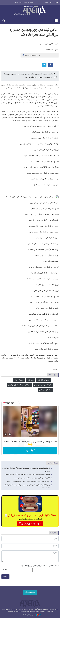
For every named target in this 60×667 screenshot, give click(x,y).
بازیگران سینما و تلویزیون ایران (19, 384)
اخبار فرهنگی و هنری (52, 44)
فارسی (56, 2)
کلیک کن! (30, 450)
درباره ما (25, 2)
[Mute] (10, 434)
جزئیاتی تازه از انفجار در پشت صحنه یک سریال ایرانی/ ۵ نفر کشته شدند (27, 474)
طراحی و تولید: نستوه (29, 615)
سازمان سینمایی (45, 389)
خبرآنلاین (30, 11)
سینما (40, 44)
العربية (51, 2)
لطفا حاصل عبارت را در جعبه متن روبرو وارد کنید (40, 565)
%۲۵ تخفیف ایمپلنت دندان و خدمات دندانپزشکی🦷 (30, 515)
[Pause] (5, 434)
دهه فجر (30, 380)
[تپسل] (3, 403)
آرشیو (16, 2)
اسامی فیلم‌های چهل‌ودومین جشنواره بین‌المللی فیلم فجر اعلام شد (34, 32)
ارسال (5, 576)
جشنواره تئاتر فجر (43, 380)
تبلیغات (20, 2)
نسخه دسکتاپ (30, 592)
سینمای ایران (19, 380)
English (46, 2)
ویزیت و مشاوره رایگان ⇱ (30, 523)
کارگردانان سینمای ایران (42, 384)
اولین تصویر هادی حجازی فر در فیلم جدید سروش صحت (32, 478)
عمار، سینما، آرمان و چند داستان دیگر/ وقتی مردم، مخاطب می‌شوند (28, 481)
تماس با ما (30, 2)
